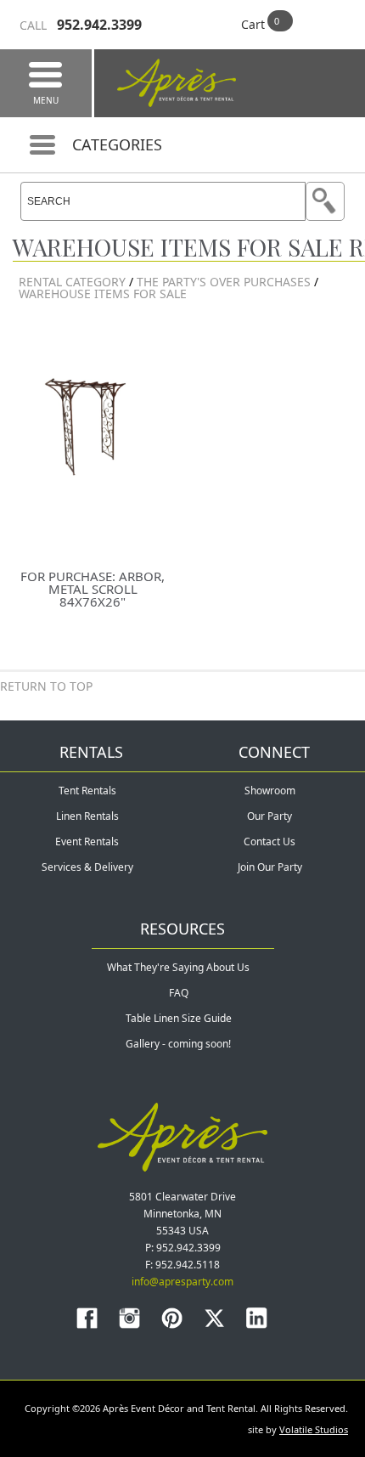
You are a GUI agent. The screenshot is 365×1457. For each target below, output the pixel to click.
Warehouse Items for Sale (103, 293)
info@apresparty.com (182, 1281)
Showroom (269, 790)
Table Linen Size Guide (179, 1018)
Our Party (269, 816)
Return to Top (46, 686)
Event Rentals (87, 841)
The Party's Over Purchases (225, 282)
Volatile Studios (313, 1429)
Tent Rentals (87, 790)
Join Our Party (270, 867)
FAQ (178, 992)
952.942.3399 (81, 24)
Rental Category (72, 282)
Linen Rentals (87, 816)
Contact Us (269, 841)
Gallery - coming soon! (178, 1043)
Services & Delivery (87, 867)
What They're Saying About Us (178, 967)
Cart (253, 24)
